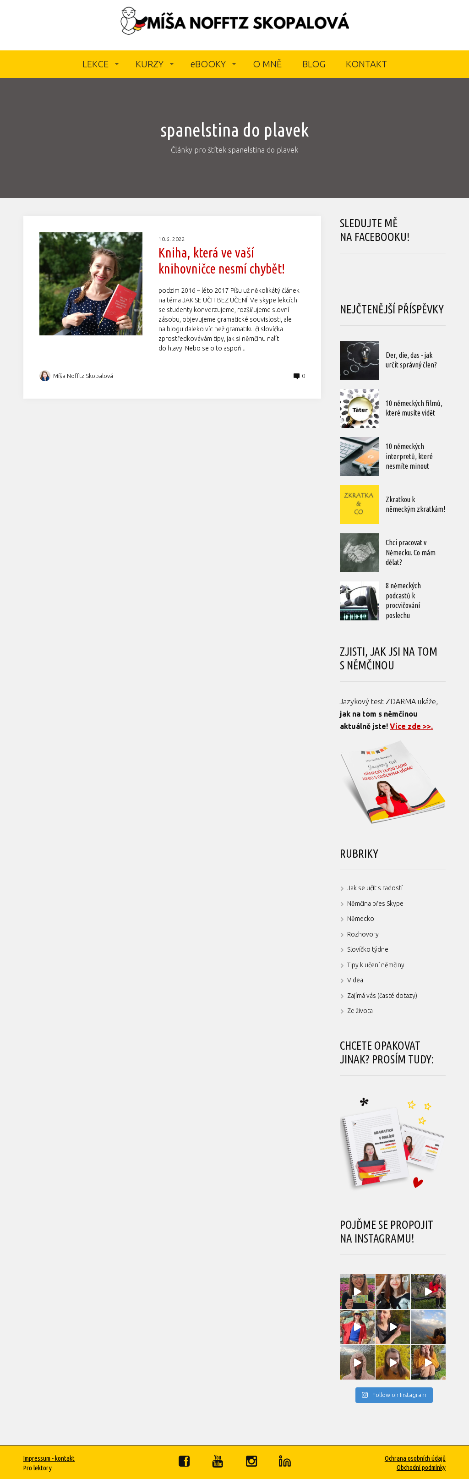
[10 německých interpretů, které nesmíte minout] (359, 456)
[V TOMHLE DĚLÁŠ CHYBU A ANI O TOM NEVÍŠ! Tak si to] (428, 1362)
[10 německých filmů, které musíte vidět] (359, 408)
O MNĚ (267, 64)
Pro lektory (37, 1468)
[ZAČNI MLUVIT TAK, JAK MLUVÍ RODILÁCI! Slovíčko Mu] (393, 1327)
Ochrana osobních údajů (415, 1458)
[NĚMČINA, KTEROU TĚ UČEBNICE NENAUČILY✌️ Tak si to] (357, 1291)
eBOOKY (208, 64)
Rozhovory (363, 934)
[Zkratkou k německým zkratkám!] (359, 504)
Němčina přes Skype (375, 903)
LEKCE (95, 64)
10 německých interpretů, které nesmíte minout (409, 456)
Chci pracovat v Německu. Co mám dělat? (411, 552)
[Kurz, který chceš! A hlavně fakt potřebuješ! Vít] (357, 1327)
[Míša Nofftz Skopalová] (234, 25)
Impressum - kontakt (49, 1458)
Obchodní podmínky (421, 1467)
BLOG (313, 64)
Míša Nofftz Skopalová (83, 375)
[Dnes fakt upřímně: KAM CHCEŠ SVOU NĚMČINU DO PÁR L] (428, 1291)
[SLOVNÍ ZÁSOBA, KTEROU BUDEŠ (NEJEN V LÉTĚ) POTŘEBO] (357, 1362)
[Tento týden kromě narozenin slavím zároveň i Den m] (428, 1327)
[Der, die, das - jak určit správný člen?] (359, 360)
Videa (355, 980)
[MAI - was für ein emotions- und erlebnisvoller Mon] (393, 1291)
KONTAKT (366, 64)
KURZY (150, 64)
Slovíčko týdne (367, 949)
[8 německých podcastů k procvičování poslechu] (359, 600)
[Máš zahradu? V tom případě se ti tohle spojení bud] (393, 1362)
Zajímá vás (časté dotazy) (382, 995)
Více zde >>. (411, 726)
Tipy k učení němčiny (375, 965)
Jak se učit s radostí (375, 888)
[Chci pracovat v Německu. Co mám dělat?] (359, 552)
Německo (360, 918)
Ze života (360, 1010)
